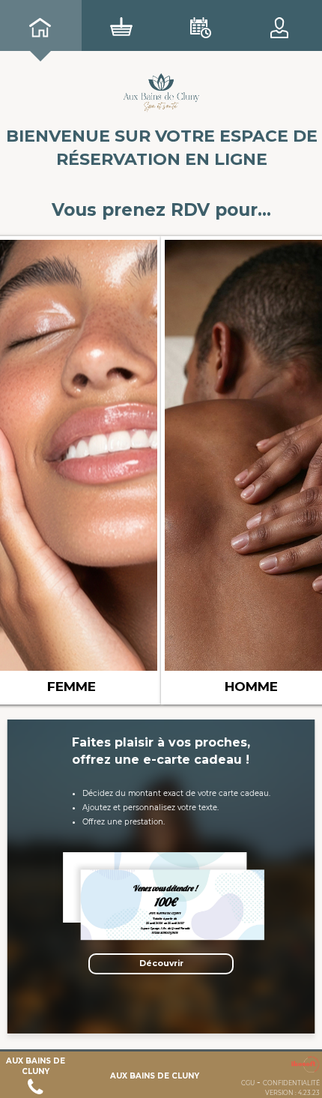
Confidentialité (291, 1083)
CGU (248, 1083)
